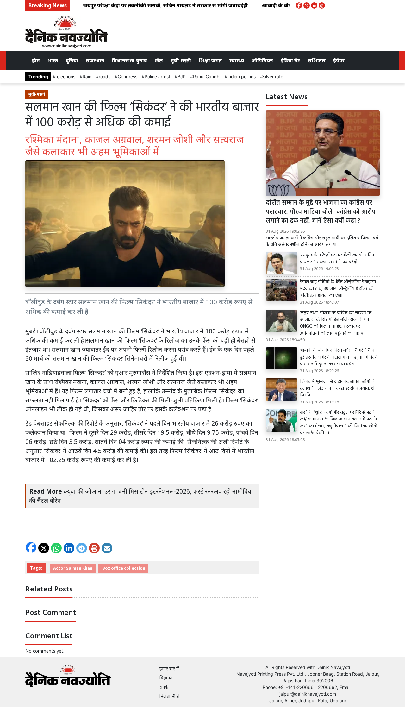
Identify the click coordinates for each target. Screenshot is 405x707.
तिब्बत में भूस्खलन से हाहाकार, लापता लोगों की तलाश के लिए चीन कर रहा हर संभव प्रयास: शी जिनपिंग (338, 388)
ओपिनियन (262, 60)
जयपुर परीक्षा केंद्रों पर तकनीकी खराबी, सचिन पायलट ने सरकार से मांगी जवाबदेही (153, 5)
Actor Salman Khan (72, 568)
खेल (159, 60)
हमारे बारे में (169, 668)
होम (36, 60)
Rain (87, 76)
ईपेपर (339, 60)
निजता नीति (169, 696)
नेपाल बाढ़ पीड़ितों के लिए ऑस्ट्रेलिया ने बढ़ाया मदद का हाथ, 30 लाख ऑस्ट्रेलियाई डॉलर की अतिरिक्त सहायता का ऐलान (338, 289)
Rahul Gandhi (206, 76)
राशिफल (317, 60)
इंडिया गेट (290, 60)
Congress (127, 76)
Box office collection (123, 568)
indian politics (241, 76)
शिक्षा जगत (210, 60)
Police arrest (157, 76)
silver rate (273, 76)
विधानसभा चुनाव (129, 60)
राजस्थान (95, 60)
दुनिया (72, 60)
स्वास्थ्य (236, 60)
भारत (52, 60)
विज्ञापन (165, 677)
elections (65, 76)
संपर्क (163, 687)
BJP (182, 76)
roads (104, 76)
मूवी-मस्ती (181, 60)
